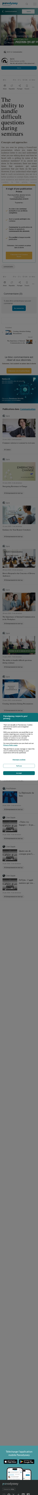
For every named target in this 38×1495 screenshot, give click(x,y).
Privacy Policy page (10, 745)
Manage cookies (19, 760)
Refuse (19, 766)
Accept (19, 773)
